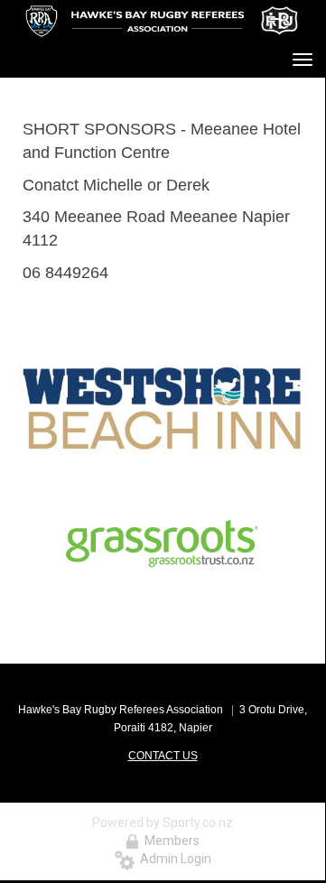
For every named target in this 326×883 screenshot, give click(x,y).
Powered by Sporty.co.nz (162, 822)
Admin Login (173, 858)
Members (169, 840)
